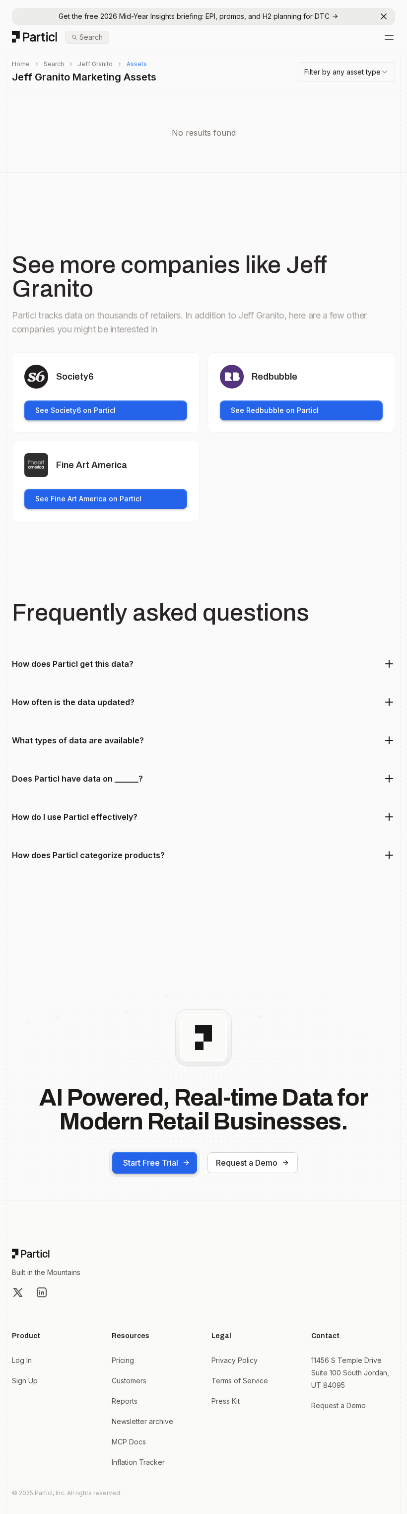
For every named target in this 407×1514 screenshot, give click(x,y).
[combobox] (346, 72)
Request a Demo (246, 1163)
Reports (124, 1401)
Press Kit (225, 1401)
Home (21, 64)
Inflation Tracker (138, 1462)
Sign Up (25, 1380)
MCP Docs (129, 1441)
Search (54, 64)
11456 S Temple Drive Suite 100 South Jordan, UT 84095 (350, 1372)
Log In (22, 1360)
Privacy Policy (234, 1360)
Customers (129, 1380)
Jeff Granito (95, 64)
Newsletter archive (142, 1421)
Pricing (123, 1360)
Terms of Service (239, 1380)
